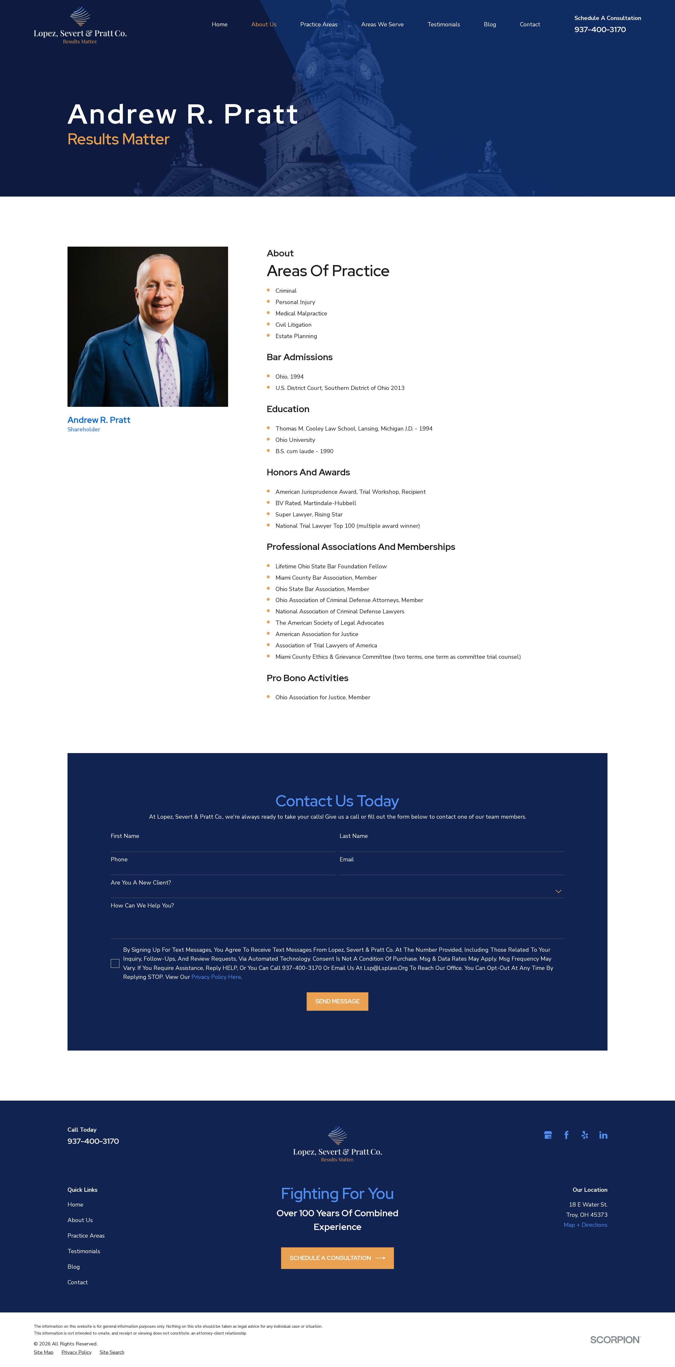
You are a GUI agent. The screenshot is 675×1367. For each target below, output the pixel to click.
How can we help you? (142, 905)
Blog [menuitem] (490, 24)
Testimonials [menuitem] (443, 24)
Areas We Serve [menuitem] (382, 24)
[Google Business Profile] (548, 1135)
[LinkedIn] (603, 1135)
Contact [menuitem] (530, 24)
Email (347, 859)
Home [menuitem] (220, 24)
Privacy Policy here (216, 977)
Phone (119, 859)
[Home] (80, 24)
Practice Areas (86, 1236)
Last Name (354, 836)
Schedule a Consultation (330, 1258)
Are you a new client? (141, 882)
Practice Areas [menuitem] (319, 24)
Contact (78, 1282)
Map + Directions (586, 1225)
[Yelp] (585, 1135)
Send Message (337, 1001)
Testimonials (84, 1251)
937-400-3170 (600, 29)
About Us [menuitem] (264, 24)
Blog (74, 1267)
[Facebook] (566, 1135)
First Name (125, 836)
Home (75, 1205)
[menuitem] (43, 1352)
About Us (80, 1220)
